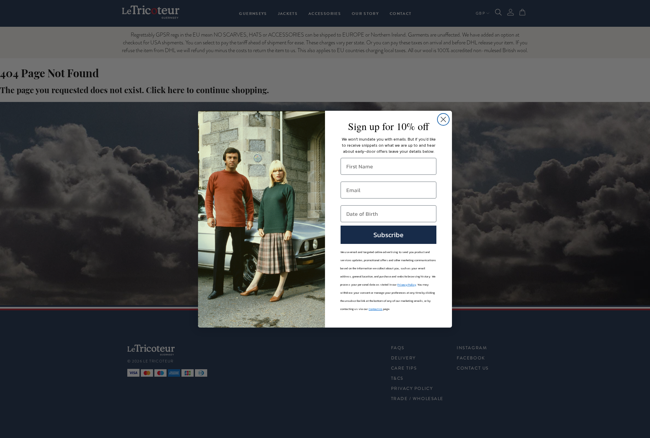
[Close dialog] (443, 119)
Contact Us (376, 309)
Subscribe (388, 235)
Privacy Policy (406, 284)
